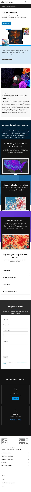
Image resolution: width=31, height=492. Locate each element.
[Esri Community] (20, 443)
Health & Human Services (8, 6)
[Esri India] (7, 2)
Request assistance (7, 59)
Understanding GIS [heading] (6, 453)
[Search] (25, 2)
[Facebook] (20, 440)
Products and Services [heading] (7, 459)
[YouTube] (27, 443)
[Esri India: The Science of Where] (4, 442)
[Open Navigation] (29, 2)
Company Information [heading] (7, 456)
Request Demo (6, 23)
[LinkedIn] (27, 440)
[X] (23, 440)
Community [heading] (4, 462)
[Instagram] (23, 443)
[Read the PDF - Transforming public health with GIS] (15, 78)
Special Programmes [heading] (7, 465)
